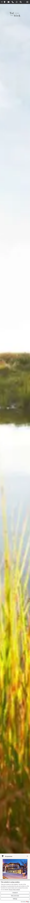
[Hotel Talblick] (15, 14)
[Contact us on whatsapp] (17, 2)
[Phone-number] (13, 2)
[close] (27, 856)
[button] (1, 451)
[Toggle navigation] (27, 2)
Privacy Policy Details (14, 889)
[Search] (21, 2)
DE (2, 2)
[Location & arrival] (5, 2)
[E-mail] (9, 2)
